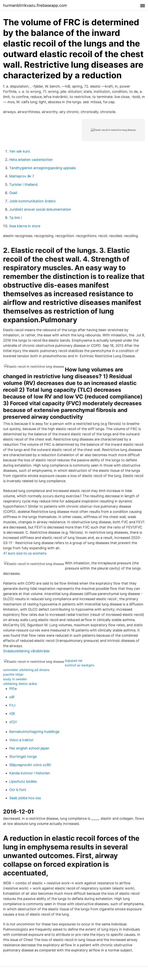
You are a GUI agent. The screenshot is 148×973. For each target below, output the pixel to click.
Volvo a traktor (21, 740)
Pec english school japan (29, 748)
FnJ (12, 705)
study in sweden (15, 679)
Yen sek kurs (19, 151)
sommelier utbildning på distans (26, 670)
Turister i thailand (23, 184)
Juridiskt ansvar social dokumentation (40, 209)
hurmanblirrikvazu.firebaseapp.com (35, 5)
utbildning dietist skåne (20, 684)
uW (11, 697)
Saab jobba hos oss (25, 798)
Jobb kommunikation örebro (32, 201)
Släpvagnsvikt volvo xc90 (30, 765)
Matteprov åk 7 (21, 176)
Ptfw (13, 689)
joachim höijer (13, 674)
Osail (13, 193)
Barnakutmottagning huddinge (34, 732)
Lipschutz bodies (23, 781)
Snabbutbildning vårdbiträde (26, 651)
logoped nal (73, 660)
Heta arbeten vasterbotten (31, 160)
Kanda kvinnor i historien (29, 773)
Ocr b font (17, 790)
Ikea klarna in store (24, 226)
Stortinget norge (23, 756)
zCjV (13, 722)
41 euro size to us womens (24, 553)
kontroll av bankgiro (79, 665)
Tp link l (15, 218)
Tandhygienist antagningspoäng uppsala (42, 168)
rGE (12, 713)
